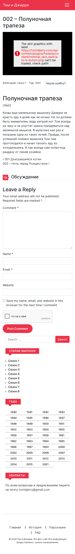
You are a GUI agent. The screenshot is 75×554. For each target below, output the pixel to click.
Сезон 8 (13, 391)
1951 (61, 423)
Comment (11, 208)
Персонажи (57, 527)
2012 (45, 458)
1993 (45, 446)
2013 (61, 458)
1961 (61, 435)
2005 (29, 452)
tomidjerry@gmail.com (34, 489)
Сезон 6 (13, 382)
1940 (13, 412)
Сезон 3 (13, 369)
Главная (15, 527)
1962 (13, 441)
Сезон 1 (21, 82)
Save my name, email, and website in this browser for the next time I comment (34, 303)
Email (8, 269)
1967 (30, 446)
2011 (29, 458)
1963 (29, 441)
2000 (61, 446)
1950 (45, 423)
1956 (13, 435)
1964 (45, 441)
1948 (13, 423)
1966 (13, 446)
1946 (45, 417)
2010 (13, 458)
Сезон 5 (13, 378)
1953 (29, 429)
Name (8, 254)
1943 (61, 412)
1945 (29, 417)
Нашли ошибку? (56, 83)
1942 (45, 412)
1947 (62, 417)
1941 (38, 82)
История (35, 527)
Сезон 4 (14, 374)
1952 (13, 429)
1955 (61, 429)
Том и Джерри (16, 5)
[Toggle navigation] (67, 5)
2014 (13, 464)
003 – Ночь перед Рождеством (25, 163)
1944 (13, 417)
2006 (45, 452)
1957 (30, 435)
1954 (45, 429)
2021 (45, 464)
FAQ (37, 532)
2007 (61, 452)
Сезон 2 (13, 365)
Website (8, 285)
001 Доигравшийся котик (22, 159)
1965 (61, 441)
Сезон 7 (13, 387)
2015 (29, 464)
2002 (13, 452)
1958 (45, 435)
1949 (29, 423)
